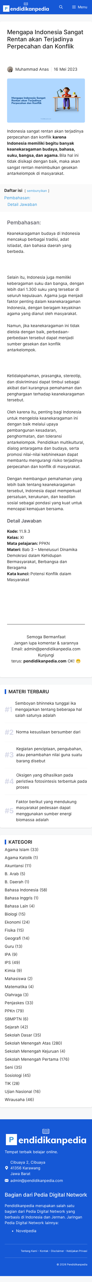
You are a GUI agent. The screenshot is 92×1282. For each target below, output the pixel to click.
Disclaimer (57, 1251)
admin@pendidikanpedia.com (36, 1180)
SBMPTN (13, 1019)
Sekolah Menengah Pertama (32, 1059)
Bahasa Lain (16, 906)
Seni (9, 1067)
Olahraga (13, 994)
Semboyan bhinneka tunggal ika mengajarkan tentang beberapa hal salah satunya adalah (48, 709)
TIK (8, 1083)
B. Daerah (14, 881)
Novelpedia (26, 1230)
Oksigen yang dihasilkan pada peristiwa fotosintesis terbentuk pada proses (51, 781)
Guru (9, 946)
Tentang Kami (29, 1251)
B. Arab (12, 873)
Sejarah (12, 1027)
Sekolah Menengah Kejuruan (32, 1051)
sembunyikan (37, 191)
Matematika (16, 986)
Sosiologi (13, 1075)
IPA (8, 954)
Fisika (10, 930)
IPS (8, 962)
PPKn (10, 1011)
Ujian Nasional (18, 1091)
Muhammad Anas (32, 69)
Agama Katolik (18, 857)
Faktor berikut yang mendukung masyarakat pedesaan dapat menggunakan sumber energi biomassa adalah (46, 810)
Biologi (11, 914)
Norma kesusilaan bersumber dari (48, 732)
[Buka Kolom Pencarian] (60, 7)
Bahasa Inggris (19, 898)
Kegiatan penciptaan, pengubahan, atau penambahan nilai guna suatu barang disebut (49, 754)
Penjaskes (14, 1002)
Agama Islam (17, 849)
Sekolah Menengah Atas (28, 1043)
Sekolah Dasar (18, 1035)
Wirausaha (15, 1099)
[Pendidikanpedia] (26, 7)
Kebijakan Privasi (77, 1251)
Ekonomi (13, 922)
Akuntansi (14, 865)
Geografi (13, 938)
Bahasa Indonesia (21, 890)
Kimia (10, 970)
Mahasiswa (15, 978)
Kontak (44, 1251)
